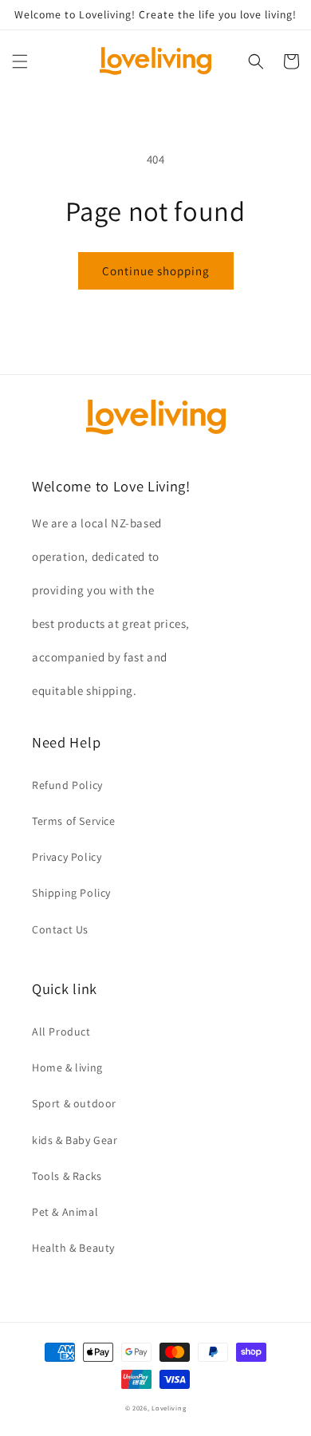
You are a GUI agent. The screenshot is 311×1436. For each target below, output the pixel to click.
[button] (19, 61)
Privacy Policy (66, 857)
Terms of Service (74, 821)
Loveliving (169, 1407)
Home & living (67, 1067)
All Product (61, 1031)
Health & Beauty (73, 1248)
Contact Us (60, 929)
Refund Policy (67, 785)
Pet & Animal (65, 1212)
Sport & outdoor (74, 1103)
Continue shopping (156, 270)
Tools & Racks (67, 1176)
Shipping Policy (71, 893)
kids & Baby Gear (75, 1140)
